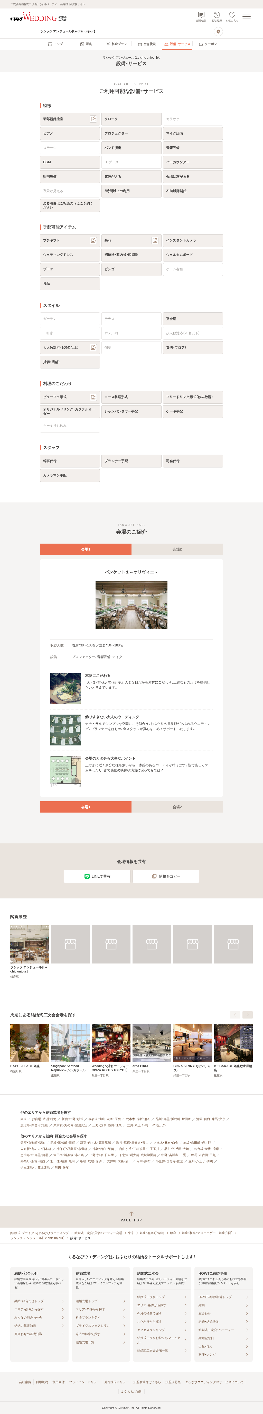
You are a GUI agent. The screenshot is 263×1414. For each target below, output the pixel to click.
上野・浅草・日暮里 (101, 1155)
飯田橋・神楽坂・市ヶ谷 (68, 1155)
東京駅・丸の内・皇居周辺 (70, 1125)
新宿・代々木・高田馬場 (95, 1143)
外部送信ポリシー (116, 1382)
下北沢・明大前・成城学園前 (137, 1155)
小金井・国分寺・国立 (169, 1161)
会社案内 (25, 1382)
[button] (131, 605)
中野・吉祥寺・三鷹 (173, 1155)
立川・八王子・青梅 (201, 1161)
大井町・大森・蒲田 (119, 1161)
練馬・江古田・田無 (203, 1155)
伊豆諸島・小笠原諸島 (35, 1167)
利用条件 (58, 1382)
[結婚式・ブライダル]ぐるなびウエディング (39, 1233)
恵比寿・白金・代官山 (34, 1125)
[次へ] (247, 1015)
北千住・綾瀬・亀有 (62, 1161)
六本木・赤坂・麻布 (138, 1119)
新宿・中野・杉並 (72, 1119)
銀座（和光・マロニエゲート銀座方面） (207, 1233)
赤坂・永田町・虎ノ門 (197, 1143)
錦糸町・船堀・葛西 (33, 1161)
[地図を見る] (218, 31)
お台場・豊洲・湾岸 (206, 1149)
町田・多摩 (62, 1167)
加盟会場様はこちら (147, 1382)
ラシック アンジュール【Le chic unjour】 (37, 1238)
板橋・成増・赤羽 (91, 1161)
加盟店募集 (173, 1382)
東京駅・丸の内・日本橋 (36, 1149)
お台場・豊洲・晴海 (44, 1119)
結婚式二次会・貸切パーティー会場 (98, 1233)
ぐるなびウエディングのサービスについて (214, 1382)
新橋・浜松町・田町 (62, 1143)
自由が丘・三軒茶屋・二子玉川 (139, 1149)
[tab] (86, 549)
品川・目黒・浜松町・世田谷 (173, 1119)
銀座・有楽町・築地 (33, 1143)
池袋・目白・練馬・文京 (211, 1119)
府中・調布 (144, 1161)
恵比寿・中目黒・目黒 (34, 1155)
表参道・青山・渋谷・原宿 (104, 1119)
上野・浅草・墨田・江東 (107, 1125)
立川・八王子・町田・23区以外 (146, 1125)
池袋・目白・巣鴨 (103, 1149)
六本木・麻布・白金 (166, 1143)
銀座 (24, 1119)
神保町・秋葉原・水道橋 (72, 1149)
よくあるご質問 (131, 1391)
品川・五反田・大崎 (176, 1149)
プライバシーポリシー (84, 1382)
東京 (131, 1233)
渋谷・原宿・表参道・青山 (132, 1143)
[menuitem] (55, 44)
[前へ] (235, 1015)
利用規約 (42, 1382)
